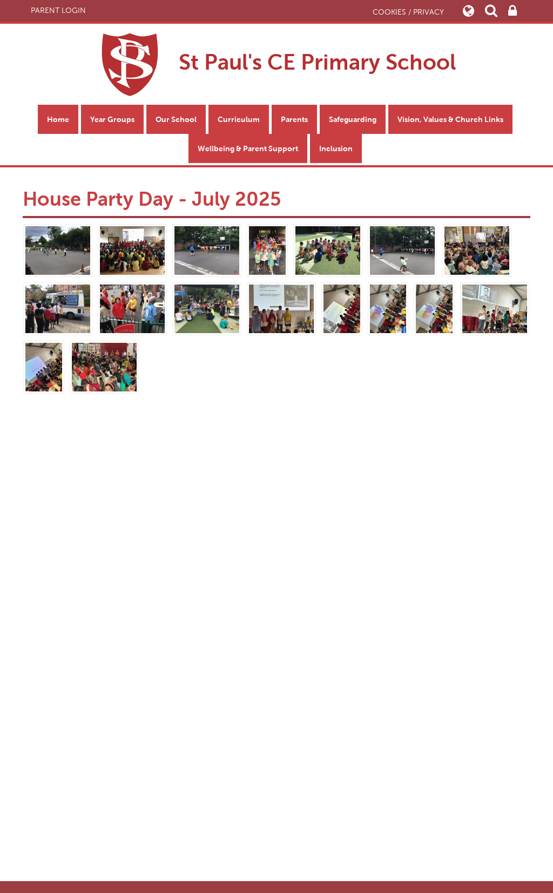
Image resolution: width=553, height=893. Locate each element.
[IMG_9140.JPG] (104, 366)
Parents (294, 119)
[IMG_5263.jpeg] (132, 249)
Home (58, 119)
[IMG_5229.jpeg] (206, 308)
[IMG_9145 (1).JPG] (281, 308)
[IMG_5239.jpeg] (57, 308)
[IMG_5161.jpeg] (267, 249)
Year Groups (112, 119)
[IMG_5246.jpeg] (57, 249)
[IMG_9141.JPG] (494, 308)
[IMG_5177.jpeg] (132, 308)
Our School (176, 119)
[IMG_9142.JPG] (43, 366)
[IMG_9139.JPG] (341, 308)
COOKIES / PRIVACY (408, 12)
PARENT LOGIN (58, 10)
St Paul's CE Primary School (314, 62)
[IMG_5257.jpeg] (206, 249)
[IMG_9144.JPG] (434, 308)
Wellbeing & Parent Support (248, 148)
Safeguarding (352, 119)
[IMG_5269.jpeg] (476, 249)
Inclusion (336, 148)
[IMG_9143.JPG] (388, 308)
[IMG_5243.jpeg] (402, 249)
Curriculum (239, 119)
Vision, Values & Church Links (450, 119)
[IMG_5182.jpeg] (327, 249)
